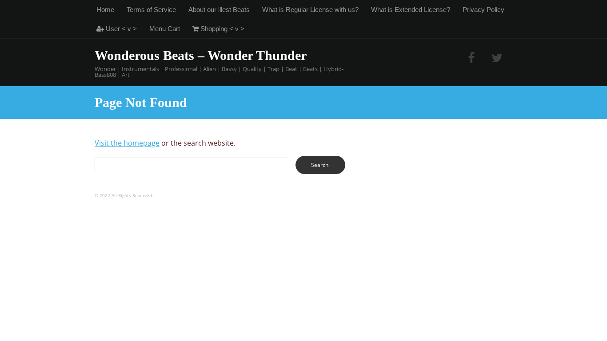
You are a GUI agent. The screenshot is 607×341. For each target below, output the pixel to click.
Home (105, 9)
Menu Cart (164, 28)
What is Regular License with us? (310, 9)
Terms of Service (151, 9)
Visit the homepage (127, 143)
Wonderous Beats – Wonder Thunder (201, 55)
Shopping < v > (221, 28)
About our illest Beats (219, 9)
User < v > (120, 28)
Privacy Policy (483, 9)
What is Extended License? (410, 9)
